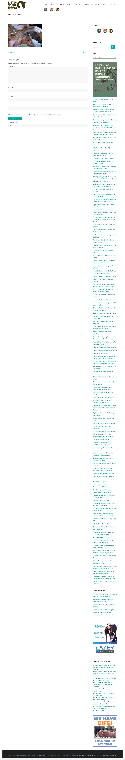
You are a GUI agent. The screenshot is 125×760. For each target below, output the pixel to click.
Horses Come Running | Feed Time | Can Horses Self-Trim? (104, 262)
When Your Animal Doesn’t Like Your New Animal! (104, 368)
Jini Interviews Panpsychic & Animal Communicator (104, 383)
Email (10, 97)
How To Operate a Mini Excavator (103, 158)
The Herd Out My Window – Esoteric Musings (104, 464)
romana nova (97, 702)
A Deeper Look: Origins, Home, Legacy (103, 378)
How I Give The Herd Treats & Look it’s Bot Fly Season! (104, 231)
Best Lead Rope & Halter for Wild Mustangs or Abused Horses (103, 111)
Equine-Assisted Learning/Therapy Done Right (104, 414)
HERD (46, 4)
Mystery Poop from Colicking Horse (104, 313)
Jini (94, 678)
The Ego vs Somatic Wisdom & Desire (103, 393)
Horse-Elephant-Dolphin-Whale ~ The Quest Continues (105, 162)
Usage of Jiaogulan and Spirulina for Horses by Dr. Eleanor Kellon (104, 201)
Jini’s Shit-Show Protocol (101, 537)
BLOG (52, 4)
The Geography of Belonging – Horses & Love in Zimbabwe (102, 491)
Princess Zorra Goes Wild (101, 500)
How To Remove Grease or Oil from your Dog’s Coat (104, 246)
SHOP (97, 4)
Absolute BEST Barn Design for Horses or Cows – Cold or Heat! (103, 515)
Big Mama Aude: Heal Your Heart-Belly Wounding (103, 546)
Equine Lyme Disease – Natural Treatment (103, 280)
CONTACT (104, 4)
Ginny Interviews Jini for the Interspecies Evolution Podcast (103, 435)
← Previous (12, 52)
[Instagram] (110, 29)
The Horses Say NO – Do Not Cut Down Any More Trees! (103, 241)
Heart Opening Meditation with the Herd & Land (103, 449)
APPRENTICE (89, 4)
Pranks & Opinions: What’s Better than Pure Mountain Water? (103, 291)
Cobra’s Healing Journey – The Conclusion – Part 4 (103, 562)
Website (10, 106)
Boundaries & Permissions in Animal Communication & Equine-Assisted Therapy (104, 408)
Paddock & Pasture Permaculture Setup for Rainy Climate (103, 572)
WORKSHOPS (78, 4)
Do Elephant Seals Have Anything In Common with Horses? (104, 173)
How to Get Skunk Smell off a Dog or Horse (104, 257)
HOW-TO (60, 4)
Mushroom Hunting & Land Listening (104, 431)
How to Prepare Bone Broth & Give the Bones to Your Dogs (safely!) (104, 552)
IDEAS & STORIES (71, 755)
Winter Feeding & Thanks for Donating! (102, 333)
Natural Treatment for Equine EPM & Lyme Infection (104, 304)
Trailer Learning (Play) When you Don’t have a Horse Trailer (103, 533)
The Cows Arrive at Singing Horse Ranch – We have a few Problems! (104, 285)
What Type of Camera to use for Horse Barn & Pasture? (103, 106)
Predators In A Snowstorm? (101, 439)
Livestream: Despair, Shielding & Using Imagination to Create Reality (104, 577)
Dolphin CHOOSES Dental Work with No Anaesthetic (104, 509)
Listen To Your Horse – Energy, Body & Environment (104, 520)
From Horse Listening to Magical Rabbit (103, 478)
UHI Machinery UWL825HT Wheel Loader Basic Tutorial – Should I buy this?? (104, 219)
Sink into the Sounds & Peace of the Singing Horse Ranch (104, 309)
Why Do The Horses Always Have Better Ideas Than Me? (104, 496)
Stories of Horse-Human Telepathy (104, 423)
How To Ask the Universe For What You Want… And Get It (104, 504)
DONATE (112, 4)
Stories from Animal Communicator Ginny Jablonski (104, 528)
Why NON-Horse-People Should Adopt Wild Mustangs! (103, 154)
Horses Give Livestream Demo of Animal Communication (103, 541)
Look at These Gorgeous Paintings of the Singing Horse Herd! (104, 328)
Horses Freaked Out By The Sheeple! (105, 350)
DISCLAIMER (113, 755)
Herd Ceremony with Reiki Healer (103, 473)
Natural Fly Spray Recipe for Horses (104, 276)
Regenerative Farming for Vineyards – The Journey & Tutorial (104, 167)
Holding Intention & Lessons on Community (103, 373)
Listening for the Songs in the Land (104, 397)
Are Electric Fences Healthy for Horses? (103, 144)
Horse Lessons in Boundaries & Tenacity (103, 251)
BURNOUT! (101, 710)
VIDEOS (68, 4)
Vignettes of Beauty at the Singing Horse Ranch (103, 206)
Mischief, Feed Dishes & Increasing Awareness (104, 557)
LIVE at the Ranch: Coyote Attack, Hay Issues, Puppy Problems (104, 185)
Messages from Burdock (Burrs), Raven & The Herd (103, 459)
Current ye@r (13, 122)
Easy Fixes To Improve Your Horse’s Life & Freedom (104, 195)
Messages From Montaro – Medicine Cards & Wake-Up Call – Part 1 (104, 133)
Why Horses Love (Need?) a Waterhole (102, 149)
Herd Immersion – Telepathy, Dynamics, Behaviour (102, 402)
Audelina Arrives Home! (100, 353)
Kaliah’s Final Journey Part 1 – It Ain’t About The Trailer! (105, 343)
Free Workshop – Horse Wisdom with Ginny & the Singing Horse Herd (105, 357)
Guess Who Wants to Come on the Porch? (104, 296)
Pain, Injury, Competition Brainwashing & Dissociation (102, 486)
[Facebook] (99, 29)
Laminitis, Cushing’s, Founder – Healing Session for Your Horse (103, 470)
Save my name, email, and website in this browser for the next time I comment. (35, 115)
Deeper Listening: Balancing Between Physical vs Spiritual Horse (105, 121)
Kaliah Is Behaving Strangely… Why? (105, 347)
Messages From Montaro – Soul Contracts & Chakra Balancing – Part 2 (104, 127)
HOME (63, 755)
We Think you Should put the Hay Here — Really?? (103, 317)
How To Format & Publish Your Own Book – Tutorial (104, 139)
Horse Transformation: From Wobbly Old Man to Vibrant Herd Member (104, 362)
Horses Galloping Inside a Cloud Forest (103, 100)
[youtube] (105, 29)
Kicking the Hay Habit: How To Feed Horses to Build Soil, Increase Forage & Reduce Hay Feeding (105, 179)
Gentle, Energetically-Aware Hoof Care (103, 419)
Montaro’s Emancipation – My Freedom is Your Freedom (102, 444)
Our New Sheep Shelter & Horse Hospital (103, 190)
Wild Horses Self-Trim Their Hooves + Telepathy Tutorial (104, 116)
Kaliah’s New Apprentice (100, 482)
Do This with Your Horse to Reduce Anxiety (104, 226)
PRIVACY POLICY (104, 755)
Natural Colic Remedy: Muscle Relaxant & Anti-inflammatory (102, 388)
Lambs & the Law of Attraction (102, 300)
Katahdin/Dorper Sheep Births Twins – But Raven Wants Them (104, 272)
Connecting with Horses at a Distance (102, 427)
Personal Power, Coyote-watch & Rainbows (103, 583)
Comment (11, 66)
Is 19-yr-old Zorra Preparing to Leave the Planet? (104, 236)
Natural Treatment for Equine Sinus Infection (104, 267)
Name (10, 88)
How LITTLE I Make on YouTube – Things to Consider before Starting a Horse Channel (104, 212)
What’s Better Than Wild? (101, 524)
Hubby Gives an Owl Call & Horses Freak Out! (104, 95)
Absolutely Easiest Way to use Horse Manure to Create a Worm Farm (105, 567)
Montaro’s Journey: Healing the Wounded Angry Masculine (103, 454)
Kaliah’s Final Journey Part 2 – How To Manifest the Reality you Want (104, 338)
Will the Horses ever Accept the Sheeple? (103, 322)
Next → (85, 52)
